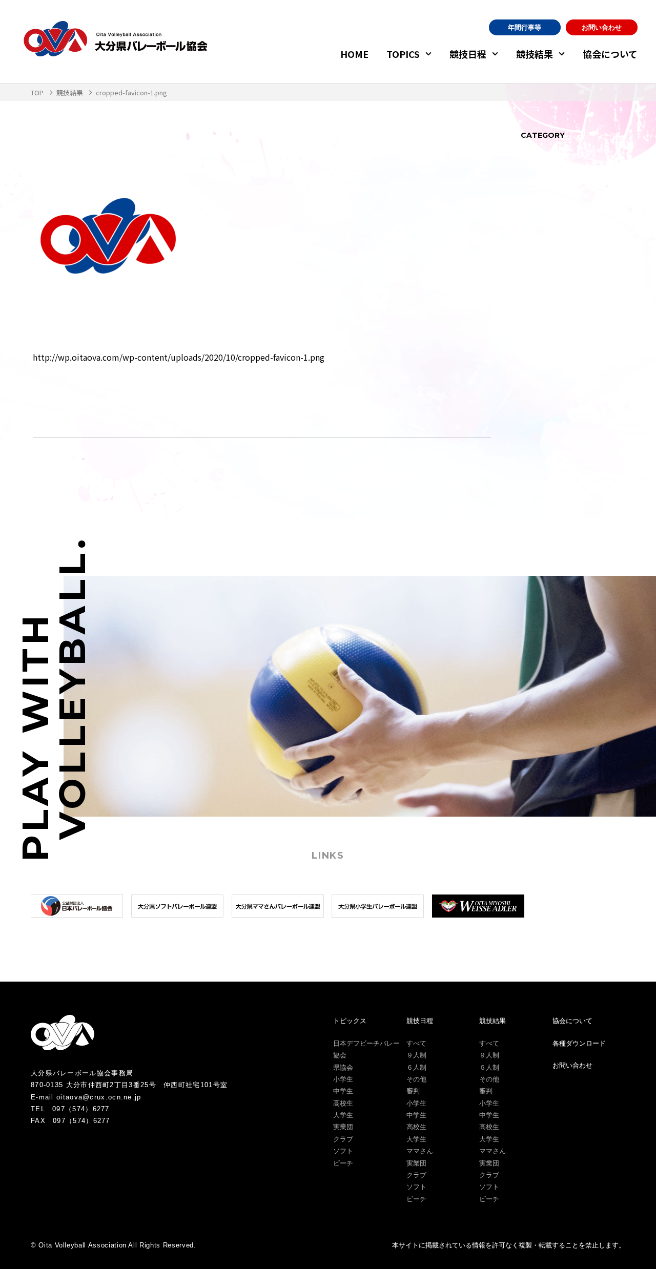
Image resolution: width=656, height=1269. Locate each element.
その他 (416, 1079)
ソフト (343, 1151)
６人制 (416, 1067)
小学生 (343, 1079)
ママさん (419, 1151)
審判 (413, 1091)
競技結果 (534, 53)
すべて (416, 1043)
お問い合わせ (602, 27)
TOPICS (403, 53)
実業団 (343, 1127)
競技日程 (467, 53)
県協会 (343, 1067)
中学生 (343, 1091)
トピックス (349, 1021)
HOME (354, 53)
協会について (610, 53)
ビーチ (343, 1163)
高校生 (343, 1103)
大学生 (343, 1115)
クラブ (343, 1139)
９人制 (416, 1055)
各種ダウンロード (579, 1043)
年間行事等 (524, 27)
